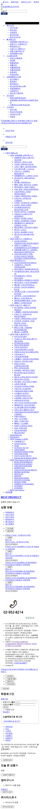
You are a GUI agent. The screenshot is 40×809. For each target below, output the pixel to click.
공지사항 (13, 110)
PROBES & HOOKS (22, 472)
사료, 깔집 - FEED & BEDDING (26, 189)
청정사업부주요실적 (18, 98)
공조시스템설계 (16, 58)
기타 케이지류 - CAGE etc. (24, 169)
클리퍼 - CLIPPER (21, 332)
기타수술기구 (19, 354)
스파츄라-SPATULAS (22, 396)
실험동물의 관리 (16, 53)
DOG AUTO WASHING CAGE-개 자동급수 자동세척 (22, 556)
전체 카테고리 (12, 23)
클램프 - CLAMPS (21, 423)
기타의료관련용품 (21, 357)
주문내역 (8, 727)
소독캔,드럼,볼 (20, 384)
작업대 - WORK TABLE (23, 218)
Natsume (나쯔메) (21, 439)
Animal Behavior (16, 435)
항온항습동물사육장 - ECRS (25, 300)
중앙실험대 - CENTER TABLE (26, 227)
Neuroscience (14, 437)
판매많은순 (9, 512)
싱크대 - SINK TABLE (22, 205)
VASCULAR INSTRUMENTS (25, 470)
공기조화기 (14, 79)
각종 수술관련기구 (17, 51)
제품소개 (14, 153)
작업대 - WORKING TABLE (25, 221)
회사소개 (10, 25)
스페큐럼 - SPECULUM (23, 398)
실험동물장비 (15, 88)
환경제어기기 (15, 46)
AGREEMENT (11, 644)
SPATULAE (18, 474)
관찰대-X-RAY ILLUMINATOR (26, 352)
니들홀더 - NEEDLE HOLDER (26, 312)
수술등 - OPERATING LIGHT (25, 319)
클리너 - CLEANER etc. (23, 298)
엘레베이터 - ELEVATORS (24, 405)
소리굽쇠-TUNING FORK (24, 386)
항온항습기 (14, 84)
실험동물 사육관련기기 (19, 42)
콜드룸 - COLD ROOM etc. (24, 285)
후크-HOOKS (19, 433)
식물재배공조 (15, 67)
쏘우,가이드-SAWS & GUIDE (25, 403)
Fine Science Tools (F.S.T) (24, 460)
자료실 (12, 117)
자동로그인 (9, 710)
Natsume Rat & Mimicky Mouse (25, 458)
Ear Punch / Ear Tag (21, 448)
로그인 (5, 2)
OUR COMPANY (21, 642)
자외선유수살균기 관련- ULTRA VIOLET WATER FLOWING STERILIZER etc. (25, 256)
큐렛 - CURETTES (21, 421)
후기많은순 (9, 522)
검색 (4, 13)
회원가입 (14, 2)
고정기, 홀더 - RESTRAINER (25, 167)
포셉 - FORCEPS (20, 428)
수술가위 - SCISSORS (22, 389)
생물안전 (13, 65)
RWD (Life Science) (17, 490)
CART (9, 538)
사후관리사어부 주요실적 (20, 105)
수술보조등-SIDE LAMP (23, 391)
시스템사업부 (12, 56)
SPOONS (17, 476)
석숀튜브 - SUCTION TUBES (25, 382)
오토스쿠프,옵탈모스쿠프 (24, 410)
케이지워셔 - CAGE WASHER (25, 282)
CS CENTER (16, 646)
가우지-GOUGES (21, 347)
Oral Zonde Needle (21, 454)
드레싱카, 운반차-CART (23, 361)
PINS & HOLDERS (21, 478)
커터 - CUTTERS (20, 419)
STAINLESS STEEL (22, 343)
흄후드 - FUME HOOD (23, 303)
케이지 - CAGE (20, 230)
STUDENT (18, 486)
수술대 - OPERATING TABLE (25, 196)
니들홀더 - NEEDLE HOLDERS (26, 359)
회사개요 (13, 30)
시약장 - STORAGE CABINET (26, 203)
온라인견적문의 (18, 669)
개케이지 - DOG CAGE (23, 162)
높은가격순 (9, 517)
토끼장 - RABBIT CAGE (23, 232)
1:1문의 (8, 731)
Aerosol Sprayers (20, 444)
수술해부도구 (19, 441)
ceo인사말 (14, 28)
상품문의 (8, 738)
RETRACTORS (20, 482)
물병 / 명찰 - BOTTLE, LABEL (26, 185)
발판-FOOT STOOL (21, 379)
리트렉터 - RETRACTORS (24, 370)
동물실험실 (14, 63)
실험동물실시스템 (14, 77)
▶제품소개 (11, 39)
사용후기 (8, 736)
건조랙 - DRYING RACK (24, 164)
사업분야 (13, 32)
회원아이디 (9, 702)
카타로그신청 (6, 669)
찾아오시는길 (15, 37)
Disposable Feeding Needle (24, 452)
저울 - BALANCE (21, 325)
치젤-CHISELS (20, 416)
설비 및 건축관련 (16, 93)
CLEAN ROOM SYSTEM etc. (25, 263)
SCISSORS (18, 488)
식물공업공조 (15, 70)
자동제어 (13, 72)
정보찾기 (6, 712)
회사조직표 (14, 35)
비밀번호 (8, 704)
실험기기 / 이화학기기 (18, 44)
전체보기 (4, 789)
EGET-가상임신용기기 (23, 456)
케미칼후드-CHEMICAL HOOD (26, 280)
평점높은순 (9, 519)
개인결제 (8, 733)
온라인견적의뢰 (16, 112)
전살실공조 (14, 74)
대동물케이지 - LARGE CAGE (26, 176)
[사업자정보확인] (20, 663)
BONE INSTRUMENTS (23, 462)
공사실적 (10, 95)
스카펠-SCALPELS (21, 393)
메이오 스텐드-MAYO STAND (26, 377)
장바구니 (26, 2)
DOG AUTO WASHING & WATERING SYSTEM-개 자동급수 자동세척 (20, 571)
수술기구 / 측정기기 (17, 49)
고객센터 (10, 107)
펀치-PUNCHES (20, 337)
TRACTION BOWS (21, 345)
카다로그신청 (15, 114)
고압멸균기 (14, 91)
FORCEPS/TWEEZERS (23, 466)
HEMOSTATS (19, 468)
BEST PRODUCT (11, 497)
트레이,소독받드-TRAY (23, 426)
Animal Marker (19, 450)
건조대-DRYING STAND (24, 350)
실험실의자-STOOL (22, 400)
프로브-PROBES (20, 430)
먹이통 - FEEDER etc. (22, 182)
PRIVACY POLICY (24, 644)
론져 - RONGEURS (21, 368)
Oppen (16, 446)
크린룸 (12, 60)
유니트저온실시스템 (18, 86)
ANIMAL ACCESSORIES (24, 484)
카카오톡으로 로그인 (11, 721)
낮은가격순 (9, 515)
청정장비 (13, 81)
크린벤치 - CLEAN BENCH (25, 296)
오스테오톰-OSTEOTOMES (25, 407)
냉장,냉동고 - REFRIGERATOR (26, 269)
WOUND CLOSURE (22, 480)
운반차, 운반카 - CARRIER (24, 212)
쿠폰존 (8, 740)
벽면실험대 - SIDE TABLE (24, 187)
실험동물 (8, 492)
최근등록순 (9, 524)
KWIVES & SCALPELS (23, 464)
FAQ (7, 729)
